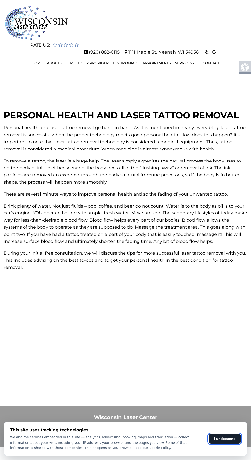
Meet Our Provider (89, 63)
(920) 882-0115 (104, 52)
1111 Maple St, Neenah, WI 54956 (163, 52)
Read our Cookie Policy (151, 447)
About (53, 63)
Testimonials (125, 63)
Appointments (157, 63)
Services (183, 63)
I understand (225, 439)
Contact (211, 63)
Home (37, 63)
